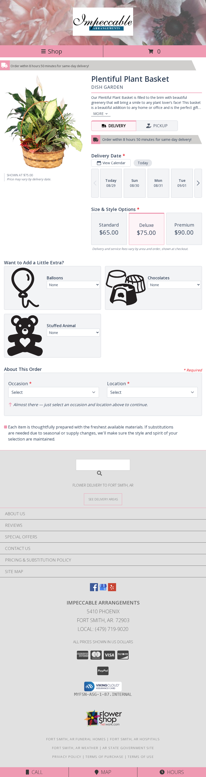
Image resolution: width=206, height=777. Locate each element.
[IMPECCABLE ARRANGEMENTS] (103, 33)
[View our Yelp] (112, 589)
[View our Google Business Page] (103, 589)
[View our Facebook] (94, 589)
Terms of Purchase (104, 756)
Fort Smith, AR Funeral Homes (76, 739)
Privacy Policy (66, 756)
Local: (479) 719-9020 (103, 629)
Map (104, 772)
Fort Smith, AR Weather (75, 748)
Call (36, 772)
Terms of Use (141, 756)
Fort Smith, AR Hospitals (135, 739)
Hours (174, 772)
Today (143, 162)
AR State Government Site (128, 748)
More (98, 113)
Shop (55, 51)
